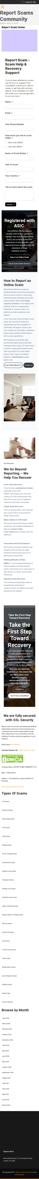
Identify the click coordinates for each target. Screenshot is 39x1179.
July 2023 (5, 1083)
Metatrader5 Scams (9, 967)
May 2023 (5, 1094)
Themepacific (19, 1174)
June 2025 (5, 1045)
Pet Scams (5, 801)
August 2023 (6, 1078)
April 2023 (5, 1100)
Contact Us (19, 689)
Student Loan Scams (9, 871)
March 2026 (6, 1024)
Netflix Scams (7, 984)
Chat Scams (6, 836)
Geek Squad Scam (8, 819)
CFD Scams (6, 827)
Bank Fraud (6, 993)
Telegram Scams (8, 880)
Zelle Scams (6, 958)
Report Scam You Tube (27, 750)
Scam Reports (15, 744)
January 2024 (6, 1067)
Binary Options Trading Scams (12, 915)
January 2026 (6, 1034)
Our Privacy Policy (8, 787)
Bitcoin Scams (7, 923)
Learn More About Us (13, 365)
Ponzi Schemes (7, 1002)
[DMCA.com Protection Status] (12, 758)
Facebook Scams (8, 932)
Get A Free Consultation (19, 696)
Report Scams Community (16, 16)
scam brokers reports (21, 234)
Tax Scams (6, 941)
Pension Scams (7, 810)
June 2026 (5, 1018)
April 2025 (5, 1056)
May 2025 (5, 1051)
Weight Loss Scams (9, 889)
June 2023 (5, 1089)
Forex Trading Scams (9, 854)
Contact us (29, 365)
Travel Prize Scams (9, 950)
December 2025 (7, 1040)
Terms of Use (19, 787)
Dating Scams (6, 845)
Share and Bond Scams (10, 906)
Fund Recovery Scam (9, 897)
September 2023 (7, 1072)
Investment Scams (8, 862)
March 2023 (6, 1105)
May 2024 (5, 1062)
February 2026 (7, 1029)
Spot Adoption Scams (9, 976)
